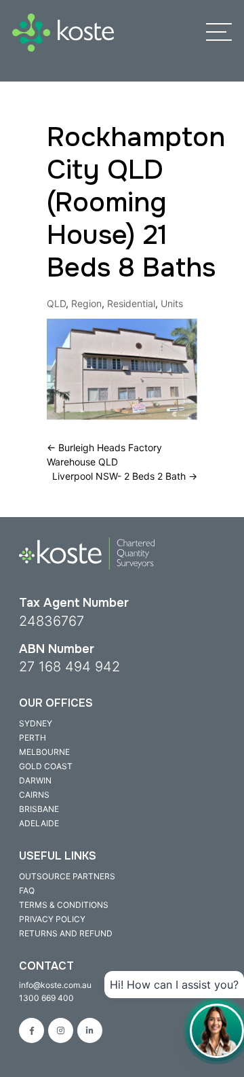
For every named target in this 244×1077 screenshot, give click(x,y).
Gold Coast (46, 766)
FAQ (27, 890)
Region (86, 303)
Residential (131, 303)
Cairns (34, 795)
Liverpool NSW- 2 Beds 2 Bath (124, 476)
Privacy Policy (52, 919)
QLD (56, 303)
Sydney (35, 723)
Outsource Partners (67, 876)
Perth (32, 737)
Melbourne (44, 752)
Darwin (35, 780)
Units (172, 303)
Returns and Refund (66, 933)
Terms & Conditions (63, 905)
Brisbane (39, 809)
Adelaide (39, 823)
